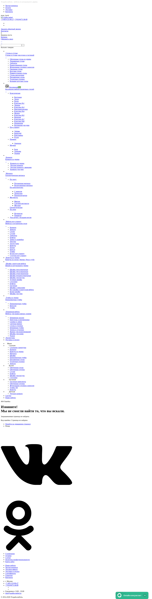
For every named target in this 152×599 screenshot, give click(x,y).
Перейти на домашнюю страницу (18, 424)
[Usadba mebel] (7, 17)
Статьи (8, 558)
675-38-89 (20, 19)
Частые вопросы (11, 6)
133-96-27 (7, 19)
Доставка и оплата (12, 571)
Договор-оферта (11, 569)
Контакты (9, 12)
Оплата (8, 8)
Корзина (4, 37)
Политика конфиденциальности (17, 560)
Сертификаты (10, 573)
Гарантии (9, 575)
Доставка (8, 10)
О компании (10, 554)
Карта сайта (9, 562)
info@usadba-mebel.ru (13, 593)
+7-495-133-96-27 (11, 583)
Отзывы (8, 556)
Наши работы (10, 565)
